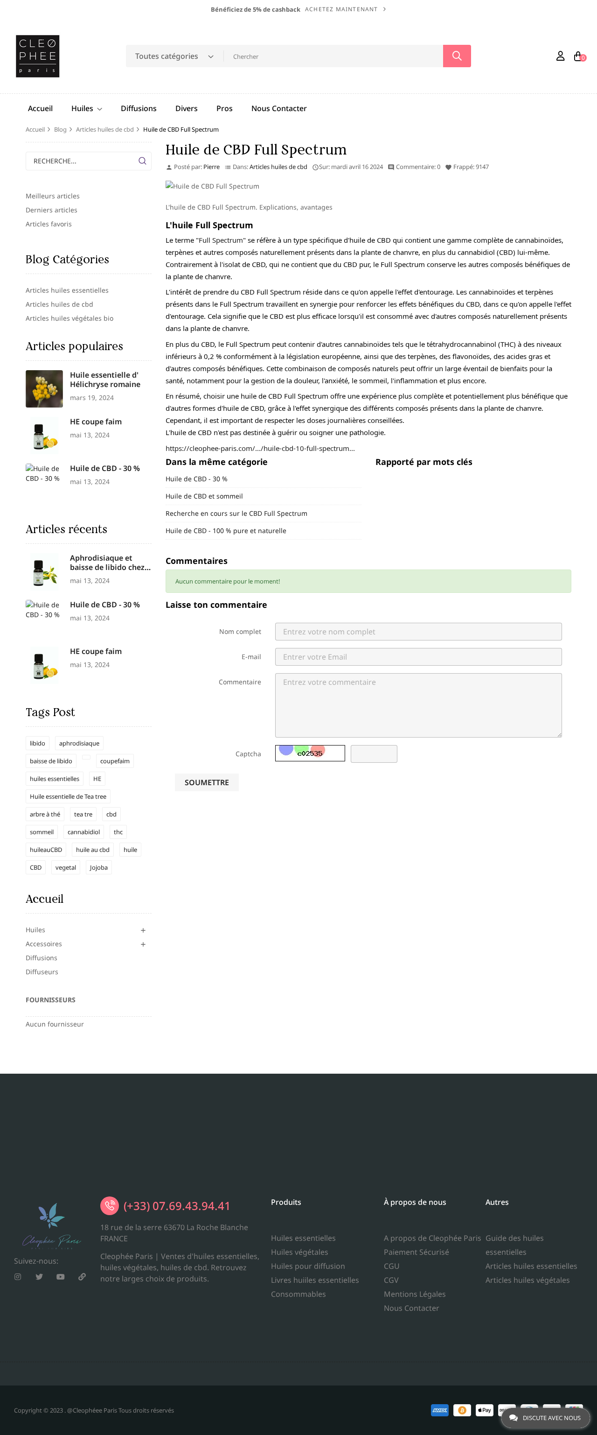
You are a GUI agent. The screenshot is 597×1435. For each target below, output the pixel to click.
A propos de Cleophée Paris (432, 1238)
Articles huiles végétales (528, 1280)
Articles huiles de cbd (278, 166)
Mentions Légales (415, 1294)
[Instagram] (17, 1276)
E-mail (251, 656)
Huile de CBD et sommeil (204, 496)
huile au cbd (93, 849)
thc (118, 832)
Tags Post (50, 712)
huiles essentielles (54, 778)
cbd (111, 814)
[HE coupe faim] (44, 434)
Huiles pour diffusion (308, 1266)
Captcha (248, 753)
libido (37, 743)
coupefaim (115, 761)
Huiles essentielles (303, 1238)
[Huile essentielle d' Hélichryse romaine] (44, 387)
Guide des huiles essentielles (515, 1245)
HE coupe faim (96, 421)
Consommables (298, 1294)
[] (142, 161)
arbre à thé (45, 814)
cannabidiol (84, 832)
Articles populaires (74, 346)
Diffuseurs (42, 971)
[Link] (82, 1276)
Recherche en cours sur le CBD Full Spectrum (236, 513)
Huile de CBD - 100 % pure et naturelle (226, 530)
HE (97, 778)
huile (130, 849)
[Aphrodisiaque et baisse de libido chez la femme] (44, 570)
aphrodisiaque (79, 743)
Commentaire (240, 681)
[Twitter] (39, 1276)
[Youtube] (60, 1276)
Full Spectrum (221, 240)
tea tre (83, 814)
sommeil (42, 832)
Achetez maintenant (341, 9)
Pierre (211, 166)
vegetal (66, 867)
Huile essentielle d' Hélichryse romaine (105, 379)
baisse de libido (51, 761)
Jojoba (99, 867)
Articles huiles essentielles (531, 1266)
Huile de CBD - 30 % (105, 468)
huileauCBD (46, 849)
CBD (36, 867)
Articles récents (66, 529)
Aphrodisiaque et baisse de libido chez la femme (107, 567)
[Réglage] (560, 56)
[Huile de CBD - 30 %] (44, 472)
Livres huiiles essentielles (315, 1280)
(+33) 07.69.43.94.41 (177, 1205)
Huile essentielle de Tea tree (68, 796)
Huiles (35, 929)
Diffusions (41, 957)
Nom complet (240, 631)
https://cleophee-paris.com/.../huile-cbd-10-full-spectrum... (260, 448)
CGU (392, 1266)
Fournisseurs (51, 999)
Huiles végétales (299, 1252)
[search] (457, 56)
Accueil (44, 899)
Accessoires (44, 943)
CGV (391, 1280)
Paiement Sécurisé (416, 1252)
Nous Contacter (411, 1308)
